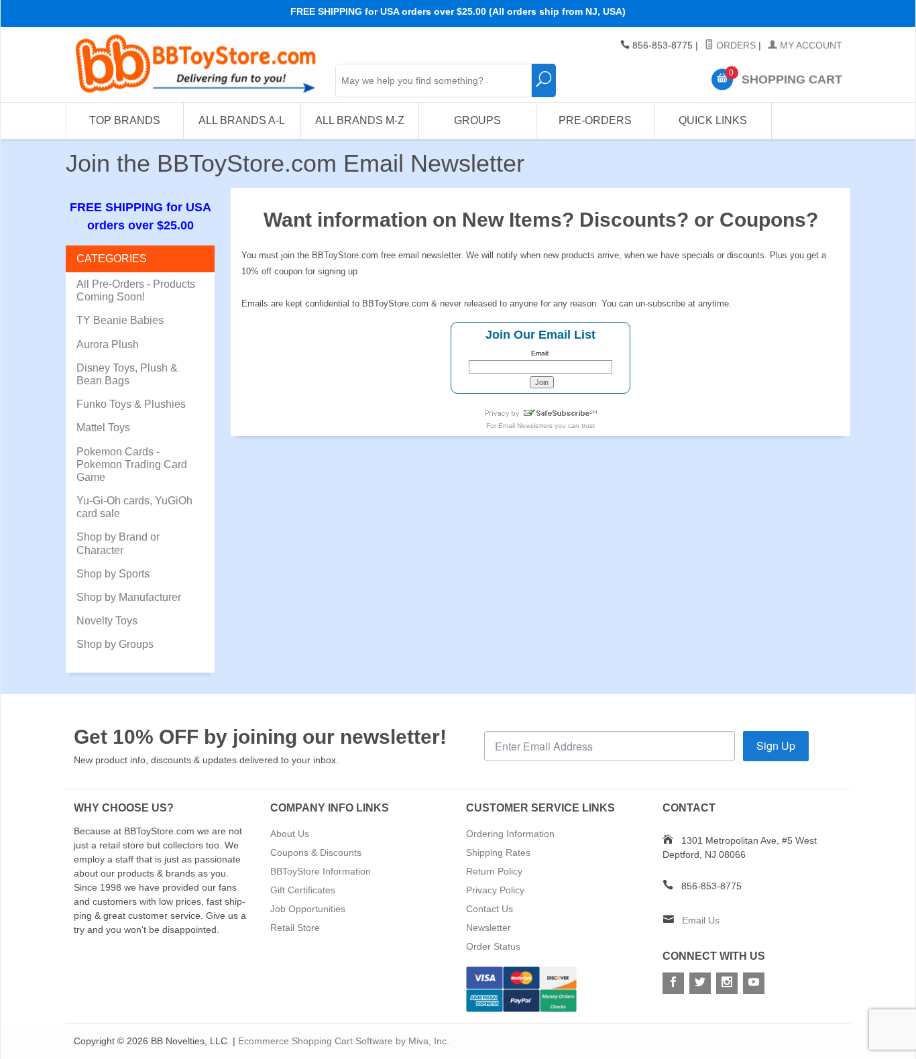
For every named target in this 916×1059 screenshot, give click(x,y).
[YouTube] (753, 983)
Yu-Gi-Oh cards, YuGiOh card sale (134, 507)
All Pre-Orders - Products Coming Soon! (135, 290)
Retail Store (295, 927)
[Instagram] (727, 983)
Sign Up (775, 745)
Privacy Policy (495, 890)
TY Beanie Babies (120, 320)
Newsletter (488, 927)
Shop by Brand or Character (118, 543)
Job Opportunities (307, 908)
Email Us (701, 920)
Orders (734, 45)
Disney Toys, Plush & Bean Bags (127, 374)
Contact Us (489, 908)
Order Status (493, 946)
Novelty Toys (106, 620)
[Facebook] (673, 983)
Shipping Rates (498, 852)
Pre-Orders (595, 120)
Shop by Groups (115, 644)
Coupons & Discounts (315, 852)
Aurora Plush (107, 344)
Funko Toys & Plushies (131, 404)
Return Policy (494, 871)
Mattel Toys (103, 427)
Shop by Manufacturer (128, 597)
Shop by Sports (113, 573)
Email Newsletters (525, 425)
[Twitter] (700, 983)
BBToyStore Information (320, 871)
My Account (809, 45)
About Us (289, 833)
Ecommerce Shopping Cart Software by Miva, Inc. (343, 1041)
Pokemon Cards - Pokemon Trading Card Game (131, 464)
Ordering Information (510, 833)
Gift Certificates (302, 890)
